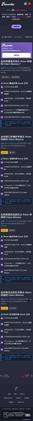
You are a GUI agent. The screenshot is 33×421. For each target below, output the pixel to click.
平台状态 (28, 409)
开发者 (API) (20, 402)
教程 (15, 394)
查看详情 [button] (5, 417)
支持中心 (22, 394)
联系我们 (11, 402)
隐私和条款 (15, 409)
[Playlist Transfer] (8, 4)
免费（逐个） (5, 77)
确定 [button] (28, 415)
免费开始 (16, 26)
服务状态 (22, 409)
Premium (4, 152)
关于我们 (18, 398)
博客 (9, 394)
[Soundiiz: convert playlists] (16, 388)
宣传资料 (26, 398)
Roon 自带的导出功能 (12, 68)
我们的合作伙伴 (8, 398)
